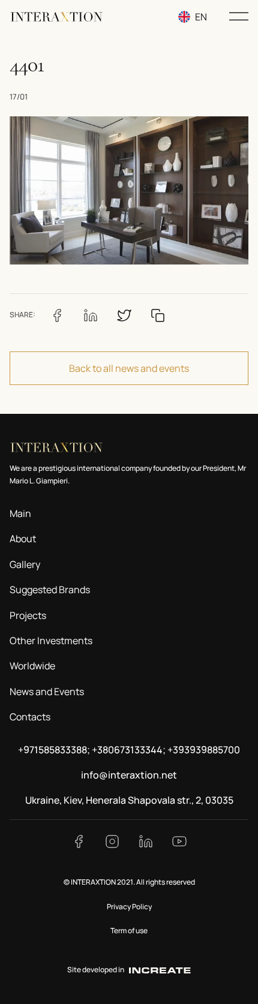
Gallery (25, 564)
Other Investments (51, 640)
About (23, 538)
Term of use (129, 930)
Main (20, 513)
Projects (28, 615)
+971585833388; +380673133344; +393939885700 (129, 749)
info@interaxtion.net (129, 774)
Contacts (30, 716)
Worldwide (32, 665)
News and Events (47, 691)
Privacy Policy (129, 906)
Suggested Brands (50, 589)
